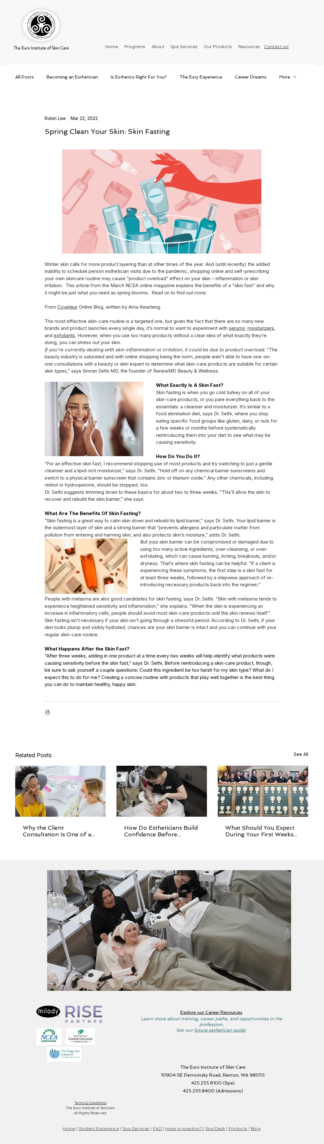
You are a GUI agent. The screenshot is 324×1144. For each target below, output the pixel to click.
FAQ (157, 1128)
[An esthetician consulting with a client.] (60, 791)
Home (69, 1128)
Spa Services (135, 1128)
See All (301, 754)
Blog (255, 1128)
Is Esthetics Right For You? (139, 76)
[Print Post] (48, 712)
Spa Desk (215, 1128)
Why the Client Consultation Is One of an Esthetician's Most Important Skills (59, 831)
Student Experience (99, 1128)
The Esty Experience (200, 76)
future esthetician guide (220, 1030)
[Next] (287, 930)
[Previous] (51, 930)
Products (237, 1128)
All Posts (24, 76)
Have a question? (184, 1128)
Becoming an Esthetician (72, 76)
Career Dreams (250, 76)
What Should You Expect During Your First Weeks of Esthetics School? (260, 831)
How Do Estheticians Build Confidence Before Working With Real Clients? (161, 831)
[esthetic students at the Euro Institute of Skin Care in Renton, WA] (263, 791)
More (284, 76)
